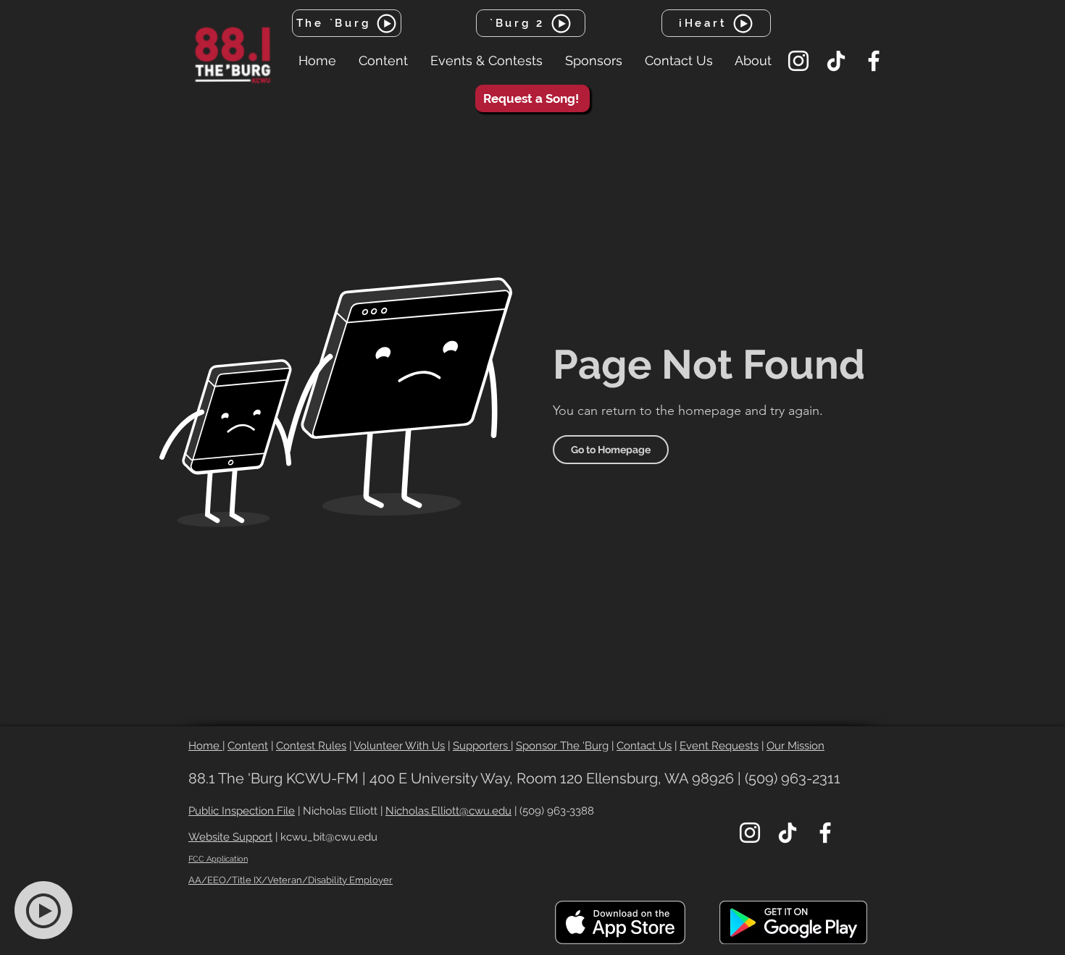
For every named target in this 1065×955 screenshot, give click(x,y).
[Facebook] (874, 61)
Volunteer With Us (399, 745)
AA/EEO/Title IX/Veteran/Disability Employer (290, 880)
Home (205, 745)
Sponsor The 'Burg (562, 745)
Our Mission (795, 745)
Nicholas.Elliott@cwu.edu (448, 810)
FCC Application (218, 859)
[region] (51, 911)
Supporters (482, 745)
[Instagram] (798, 61)
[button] (383, 61)
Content (247, 745)
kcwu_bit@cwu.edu (328, 836)
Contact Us (644, 745)
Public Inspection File (241, 810)
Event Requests (719, 745)
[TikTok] (836, 61)
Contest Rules (311, 745)
